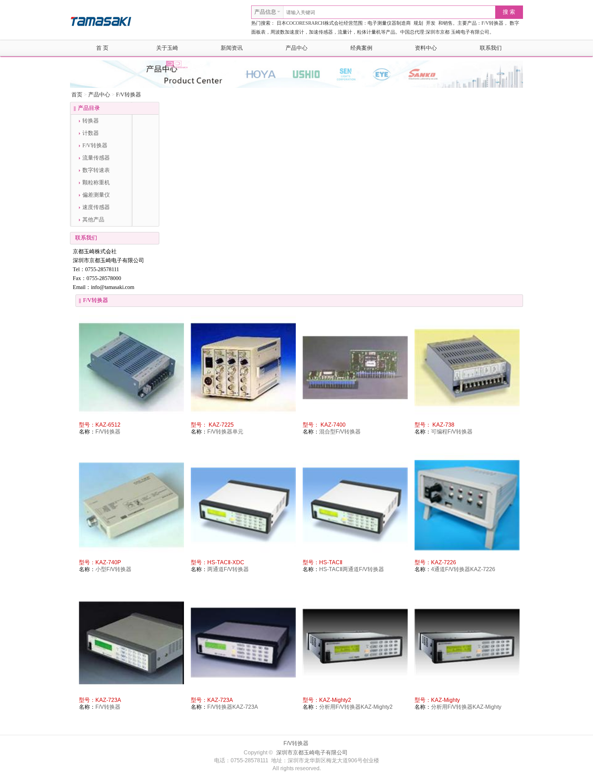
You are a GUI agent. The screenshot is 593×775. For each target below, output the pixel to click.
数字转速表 (96, 170)
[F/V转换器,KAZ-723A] (131, 642)
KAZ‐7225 (220, 425)
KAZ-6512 (107, 425)
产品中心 (296, 48)
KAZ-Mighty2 (335, 700)
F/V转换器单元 (225, 432)
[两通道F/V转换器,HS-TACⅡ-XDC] (243, 505)
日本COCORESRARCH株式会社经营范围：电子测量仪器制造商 (344, 23)
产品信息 (265, 12)
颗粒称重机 (96, 182)
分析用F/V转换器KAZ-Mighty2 (356, 707)
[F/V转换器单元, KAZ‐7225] (243, 367)
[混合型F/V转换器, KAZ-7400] (355, 367)
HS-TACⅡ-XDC (225, 562)
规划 (418, 23)
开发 (430, 23)
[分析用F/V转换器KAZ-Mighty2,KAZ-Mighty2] (355, 642)
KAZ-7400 (332, 425)
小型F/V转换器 (113, 569)
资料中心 (426, 48)
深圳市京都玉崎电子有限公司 (312, 752)
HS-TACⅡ (330, 562)
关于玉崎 (167, 48)
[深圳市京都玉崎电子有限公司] (101, 20)
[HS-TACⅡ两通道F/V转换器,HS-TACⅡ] (355, 505)
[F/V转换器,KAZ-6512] (131, 367)
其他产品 (93, 219)
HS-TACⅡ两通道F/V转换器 (351, 569)
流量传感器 (96, 158)
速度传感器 (96, 207)
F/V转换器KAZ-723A (232, 707)
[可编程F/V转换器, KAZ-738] (467, 367)
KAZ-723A (108, 700)
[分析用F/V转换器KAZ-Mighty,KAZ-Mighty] (467, 642)
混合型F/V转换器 (340, 432)
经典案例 (361, 48)
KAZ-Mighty (445, 700)
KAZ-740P (108, 562)
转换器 (90, 121)
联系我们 (491, 48)
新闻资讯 (232, 48)
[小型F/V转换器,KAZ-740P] (131, 505)
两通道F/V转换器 (228, 569)
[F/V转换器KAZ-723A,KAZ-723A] (243, 642)
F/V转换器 (128, 94)
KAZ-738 (442, 425)
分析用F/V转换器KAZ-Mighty (466, 707)
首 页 (102, 48)
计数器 (90, 133)
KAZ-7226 (443, 562)
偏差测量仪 (96, 195)
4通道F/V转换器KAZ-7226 (463, 569)
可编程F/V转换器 (452, 432)
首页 (76, 94)
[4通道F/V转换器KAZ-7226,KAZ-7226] (467, 505)
